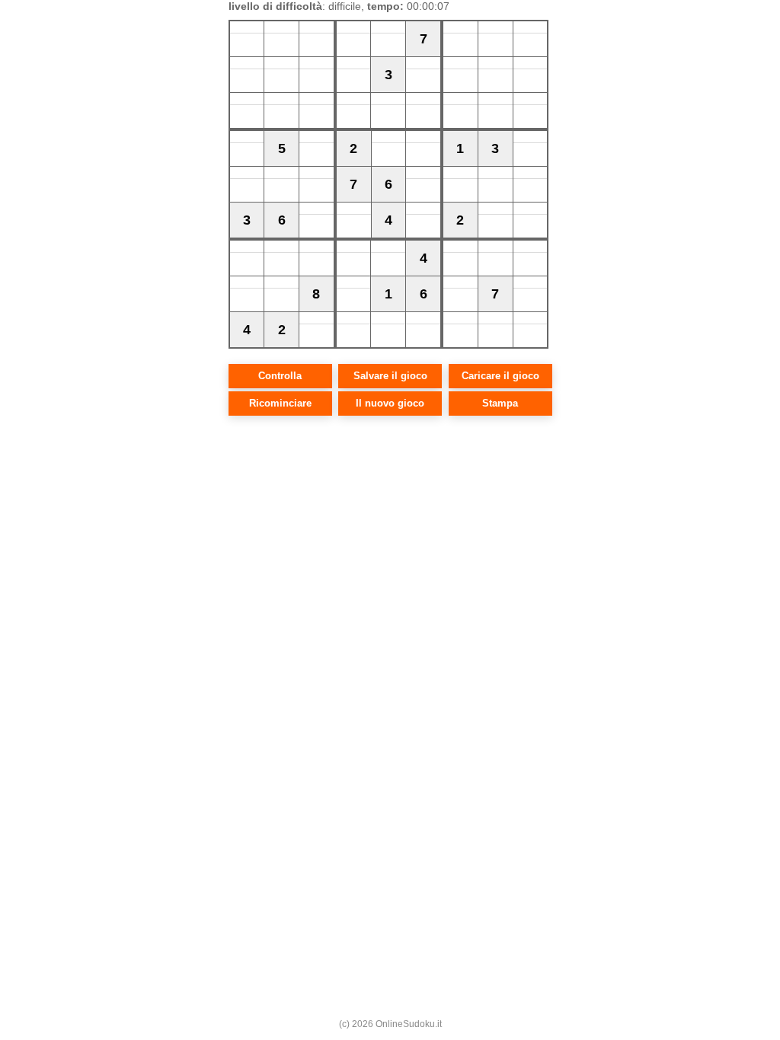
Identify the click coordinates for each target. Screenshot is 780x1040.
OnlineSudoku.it (409, 1024)
